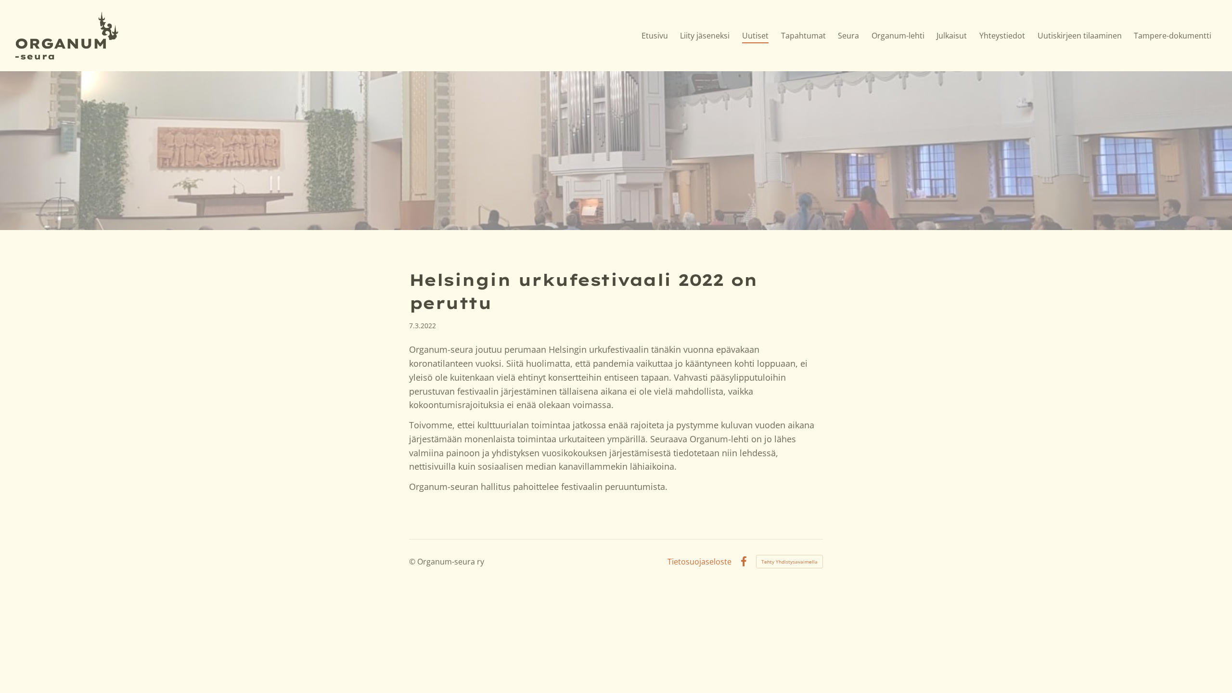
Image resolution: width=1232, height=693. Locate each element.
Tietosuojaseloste (699, 561)
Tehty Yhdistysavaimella (789, 561)
